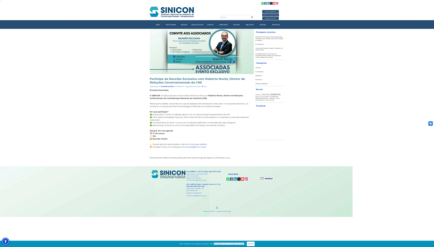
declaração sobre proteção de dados (229, 244)
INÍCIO (158, 25)
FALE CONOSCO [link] (270, 11)
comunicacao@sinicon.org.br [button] (194, 147)
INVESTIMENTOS (260, 100)
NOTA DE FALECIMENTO (262, 96)
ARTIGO (258, 68)
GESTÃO (272, 98)
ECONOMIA (259, 72)
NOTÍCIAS (263, 25)
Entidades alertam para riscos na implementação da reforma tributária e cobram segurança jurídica (268, 55)
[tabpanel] (205, 183)
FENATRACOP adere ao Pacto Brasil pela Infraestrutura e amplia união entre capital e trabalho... (269, 38)
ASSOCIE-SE (276, 25)
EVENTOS (258, 79)
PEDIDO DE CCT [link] (270, 18)
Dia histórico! (259, 44)
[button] (5, 241)
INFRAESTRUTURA (261, 98)
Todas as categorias (261, 83)
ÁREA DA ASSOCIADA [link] (270, 15)
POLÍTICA (266, 95)
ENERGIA (258, 76)
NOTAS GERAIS (270, 100)
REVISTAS (236, 25)
